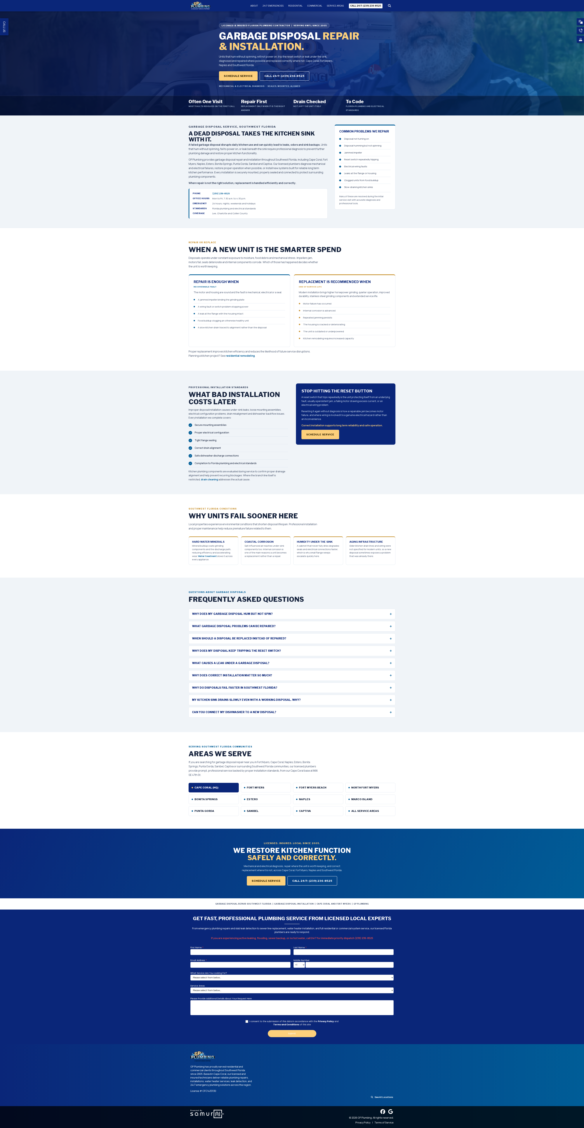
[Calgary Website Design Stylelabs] (207, 1113)
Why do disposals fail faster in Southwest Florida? (234, 687)
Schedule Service (238, 75)
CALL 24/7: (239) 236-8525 (365, 5)
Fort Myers (255, 787)
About (254, 5)
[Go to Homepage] (200, 6)
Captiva (305, 810)
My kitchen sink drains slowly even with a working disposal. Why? (246, 699)
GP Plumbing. (365, 1117)
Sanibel (253, 810)
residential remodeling (240, 355)
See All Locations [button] (384, 1097)
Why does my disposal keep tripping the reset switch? (236, 650)
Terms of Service (384, 1122)
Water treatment (207, 556)
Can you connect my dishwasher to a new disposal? (234, 712)
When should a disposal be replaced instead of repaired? (239, 638)
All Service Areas (365, 810)
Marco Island (362, 799)
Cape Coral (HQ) (206, 787)
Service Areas (335, 5)
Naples (304, 799)
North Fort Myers (365, 787)
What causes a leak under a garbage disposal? (230, 663)
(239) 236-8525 (221, 193)
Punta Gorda (204, 810)
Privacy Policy (363, 1122)
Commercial (314, 5)
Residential (295, 5)
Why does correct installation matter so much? (232, 675)
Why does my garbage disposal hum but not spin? (232, 613)
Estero (252, 799)
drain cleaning (209, 479)
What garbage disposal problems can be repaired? (234, 626)
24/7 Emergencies (273, 5)
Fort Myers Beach (312, 787)
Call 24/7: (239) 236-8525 (284, 75)
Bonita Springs (206, 799)
